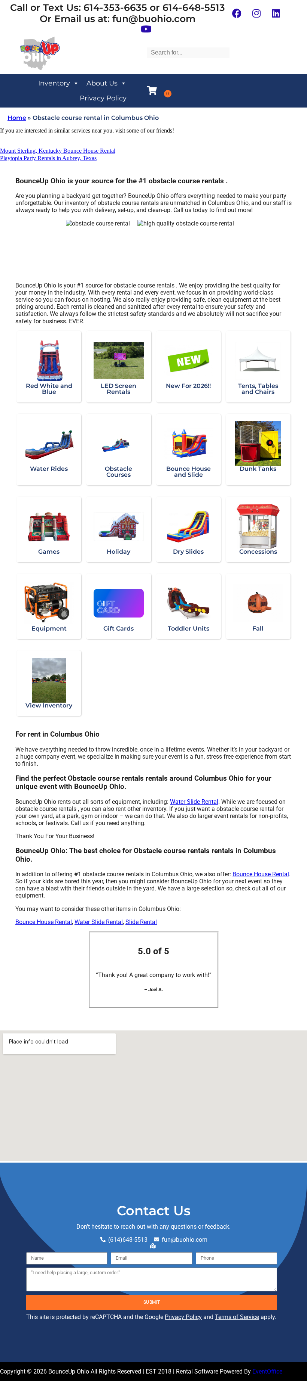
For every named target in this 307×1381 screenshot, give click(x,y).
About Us (102, 83)
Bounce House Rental (260, 874)
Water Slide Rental (194, 801)
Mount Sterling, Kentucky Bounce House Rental (57, 150)
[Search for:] (188, 52)
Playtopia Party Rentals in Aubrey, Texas (48, 158)
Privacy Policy (103, 98)
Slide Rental (141, 922)
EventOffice (267, 1371)
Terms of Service (237, 1317)
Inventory (54, 83)
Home (16, 117)
